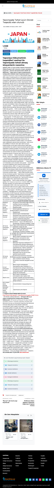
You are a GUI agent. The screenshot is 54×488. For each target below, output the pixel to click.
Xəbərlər (21, 395)
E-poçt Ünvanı (42, 206)
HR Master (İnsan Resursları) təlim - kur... (45, 80)
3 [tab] (19, 442)
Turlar (42, 465)
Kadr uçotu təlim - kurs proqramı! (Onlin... (45, 72)
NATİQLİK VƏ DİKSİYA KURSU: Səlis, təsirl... (45, 96)
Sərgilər (43, 455)
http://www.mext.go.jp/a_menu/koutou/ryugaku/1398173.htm (20, 295)
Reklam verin (6, 468)
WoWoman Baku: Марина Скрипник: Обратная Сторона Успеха (28, 402)
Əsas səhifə (8, 13)
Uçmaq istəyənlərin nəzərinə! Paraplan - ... (45, 64)
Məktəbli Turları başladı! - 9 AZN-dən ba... (46, 88)
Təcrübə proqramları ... (25, 437)
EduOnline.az (14, 485)
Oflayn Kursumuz (7, 465)
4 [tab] (21, 442)
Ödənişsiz (18, 460)
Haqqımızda (6, 458)
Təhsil (17, 465)
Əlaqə (4, 463)
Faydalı (42, 463)
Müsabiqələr (44, 460)
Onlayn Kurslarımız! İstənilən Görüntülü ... (45, 48)
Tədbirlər (17, 458)
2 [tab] (17, 442)
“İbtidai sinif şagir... (9, 437)
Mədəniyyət (31, 465)
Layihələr (43, 458)
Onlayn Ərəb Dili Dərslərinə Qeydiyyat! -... (46, 40)
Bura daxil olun (24, 352)
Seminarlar (31, 463)
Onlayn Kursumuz (7, 460)
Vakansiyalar (18, 463)
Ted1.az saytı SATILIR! (46, 31)
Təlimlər (30, 455)
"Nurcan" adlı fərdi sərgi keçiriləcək (10, 400)
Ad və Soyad (41, 199)
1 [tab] (15, 442)
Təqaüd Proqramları (11, 395)
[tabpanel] (11, 430)
